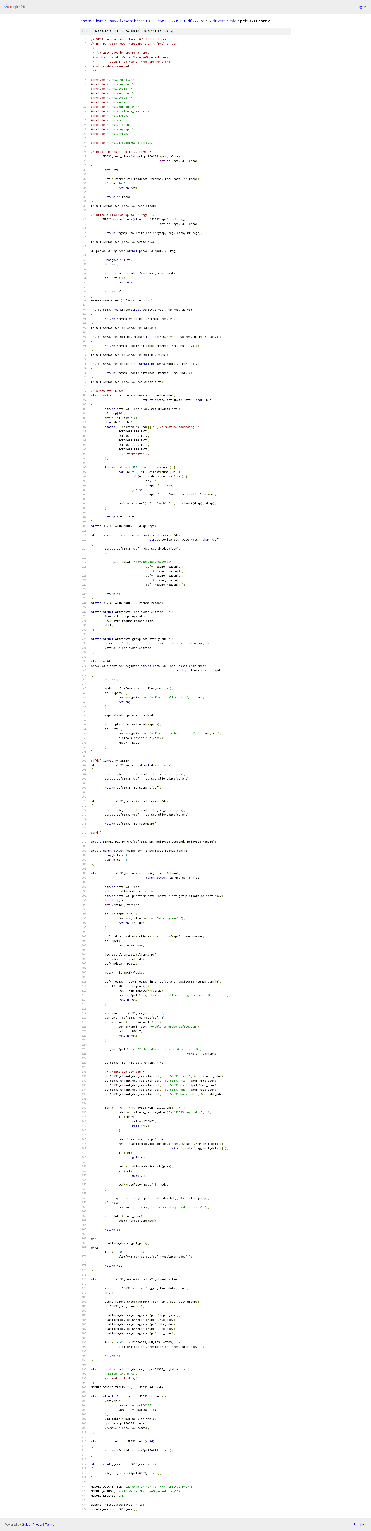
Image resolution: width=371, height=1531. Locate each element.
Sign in (362, 7)
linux (111, 20)
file (168, 31)
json (363, 1524)
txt (353, 1524)
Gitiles (26, 1524)
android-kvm (92, 20)
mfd (233, 20)
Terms (49, 1524)
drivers (219, 20)
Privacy (38, 1524)
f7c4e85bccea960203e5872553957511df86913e (162, 20)
